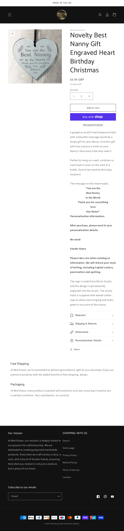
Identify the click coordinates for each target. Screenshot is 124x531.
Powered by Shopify (71, 524)
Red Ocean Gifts (57, 524)
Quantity (74, 89)
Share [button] (77, 349)
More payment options (93, 124)
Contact (67, 477)
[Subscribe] (58, 496)
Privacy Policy (70, 455)
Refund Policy (70, 462)
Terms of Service (71, 469)
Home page (68, 447)
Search (66, 440)
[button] (9, 14)
